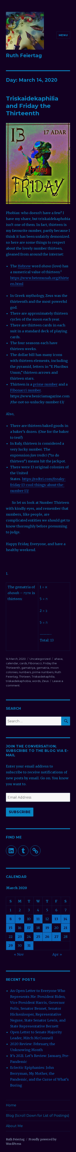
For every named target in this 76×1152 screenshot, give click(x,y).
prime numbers (42, 672)
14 (65, 919)
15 (10, 928)
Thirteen (24, 676)
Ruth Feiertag (24, 55)
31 (29, 945)
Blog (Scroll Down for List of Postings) (37, 1116)
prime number (45, 384)
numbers (25, 672)
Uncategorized (40, 658)
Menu (63, 35)
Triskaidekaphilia (43, 676)
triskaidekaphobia (18, 681)
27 (56, 937)
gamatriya (28, 667)
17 (29, 928)
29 (10, 945)
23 (20, 937)
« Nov (19, 954)
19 (47, 928)
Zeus (45, 681)
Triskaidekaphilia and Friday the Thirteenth (32, 106)
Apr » (57, 954)
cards (23, 663)
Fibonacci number (25, 390)
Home (11, 1105)
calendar (12, 663)
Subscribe (20, 812)
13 (56, 919)
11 (38, 919)
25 (38, 937)
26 (47, 937)
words (36, 681)
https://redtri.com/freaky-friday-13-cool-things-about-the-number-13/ (38, 485)
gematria (43, 667)
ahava (58, 658)
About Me (14, 1126)
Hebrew (24, 266)
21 (65, 928)
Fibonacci (35, 663)
